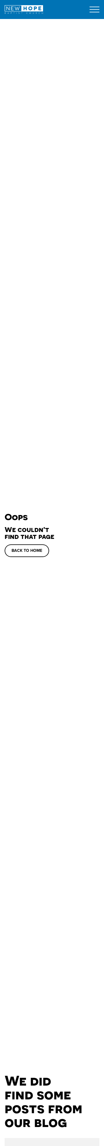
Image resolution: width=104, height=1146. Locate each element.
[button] (94, 9)
